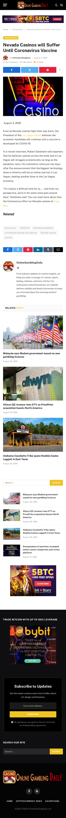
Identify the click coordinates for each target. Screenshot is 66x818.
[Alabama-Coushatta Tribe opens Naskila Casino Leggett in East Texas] (33, 435)
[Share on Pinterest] (47, 70)
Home (10, 801)
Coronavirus (10, 38)
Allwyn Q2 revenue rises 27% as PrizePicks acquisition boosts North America (41, 514)
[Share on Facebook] (11, 70)
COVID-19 (24, 228)
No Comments (12, 62)
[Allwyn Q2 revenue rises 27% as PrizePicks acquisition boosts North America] (33, 384)
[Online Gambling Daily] (33, 5)
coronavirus (10, 228)
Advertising (52, 801)
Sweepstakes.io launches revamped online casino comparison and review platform (41, 549)
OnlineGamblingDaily (21, 58)
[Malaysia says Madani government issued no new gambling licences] (33, 332)
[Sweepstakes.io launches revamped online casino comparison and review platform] (11, 550)
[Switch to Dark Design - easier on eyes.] (56, 5)
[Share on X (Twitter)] (29, 70)
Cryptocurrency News (29, 801)
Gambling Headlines (43, 228)
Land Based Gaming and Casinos (21, 233)
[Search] (61, 5)
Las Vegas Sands (31, 135)
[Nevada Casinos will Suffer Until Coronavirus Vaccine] (33, 96)
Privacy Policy (29, 725)
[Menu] (5, 5)
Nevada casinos (48, 233)
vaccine (8, 237)
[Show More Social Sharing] (60, 70)
